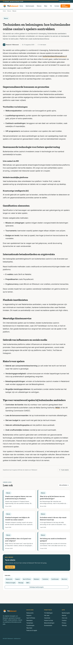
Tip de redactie (65, 470)
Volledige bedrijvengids (36, 587)
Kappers (17, 579)
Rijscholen (64, 579)
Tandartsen (45, 579)
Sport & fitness (27, 579)
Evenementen (48, 625)
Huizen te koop (48, 620)
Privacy (64, 623)
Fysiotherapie (55, 579)
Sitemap (64, 625)
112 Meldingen (48, 613)
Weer (45, 6)
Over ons (64, 618)
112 (51, 6)
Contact (56, 6)
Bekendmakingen (49, 623)
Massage (20, 582)
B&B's (27, 582)
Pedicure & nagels (10, 582)
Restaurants (9, 579)
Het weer (46, 615)
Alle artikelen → (64, 485)
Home (21, 6)
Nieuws (39, 6)
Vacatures (47, 618)
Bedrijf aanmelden (65, 6)
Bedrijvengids (30, 6)
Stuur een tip (10, 567)
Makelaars (36, 579)
